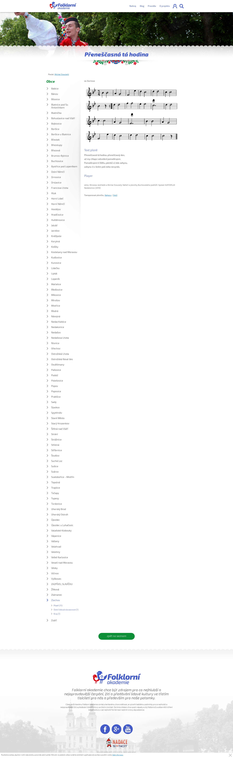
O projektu (165, 6)
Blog (142, 6)
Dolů (115, 195)
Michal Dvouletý (62, 74)
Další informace (117, 755)
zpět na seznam (116, 636)
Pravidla (152, 6)
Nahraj (132, 6)
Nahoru (108, 195)
